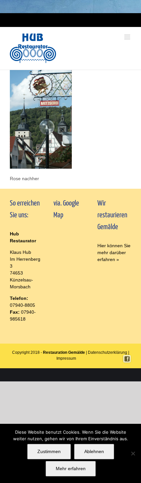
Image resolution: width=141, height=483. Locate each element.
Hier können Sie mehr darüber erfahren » (114, 252)
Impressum (76, 20)
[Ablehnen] (133, 453)
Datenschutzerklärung (107, 352)
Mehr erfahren (71, 468)
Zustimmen (49, 451)
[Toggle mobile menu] (127, 37)
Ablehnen (94, 451)
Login (61, 20)
